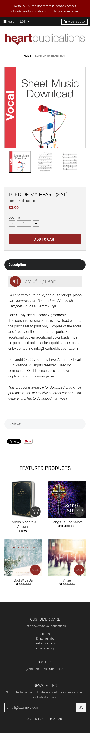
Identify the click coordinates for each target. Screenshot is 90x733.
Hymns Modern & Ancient (23, 524)
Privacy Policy (45, 648)
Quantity (15, 217)
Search (45, 634)
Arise (67, 580)
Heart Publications (22, 201)
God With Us (23, 580)
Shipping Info (45, 638)
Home (27, 55)
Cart (76, 21)
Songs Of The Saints (67, 522)
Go (81, 707)
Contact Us (56, 669)
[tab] (45, 264)
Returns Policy (45, 643)
